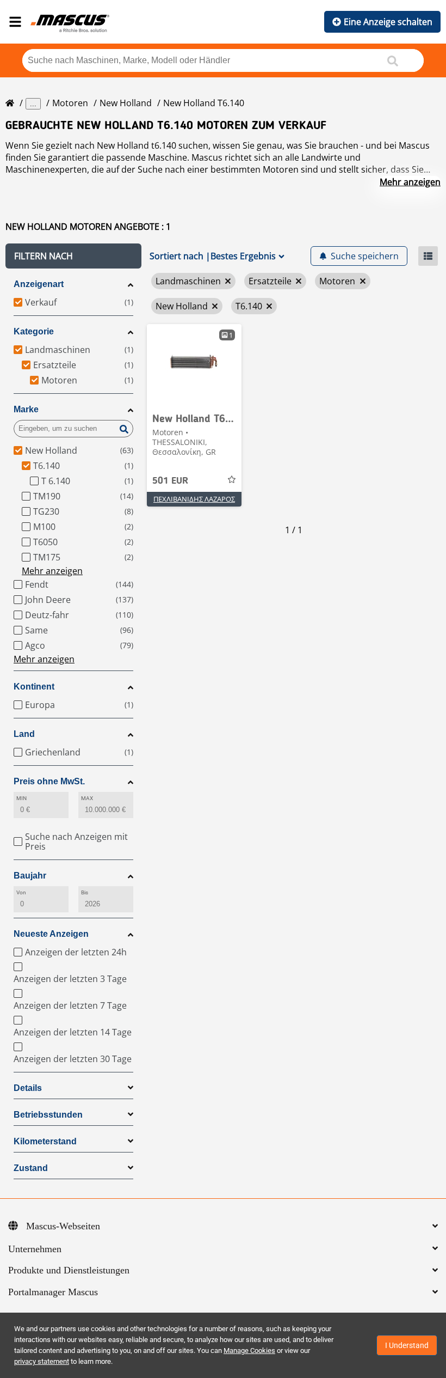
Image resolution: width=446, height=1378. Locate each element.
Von (21, 892)
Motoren (70, 103)
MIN (21, 798)
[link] (194, 365)
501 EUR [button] (170, 481)
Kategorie (34, 331)
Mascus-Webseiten (63, 1226)
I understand (407, 1345)
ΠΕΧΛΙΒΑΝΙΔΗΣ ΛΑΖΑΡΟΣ (194, 499)
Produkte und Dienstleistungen (68, 1270)
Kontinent (34, 686)
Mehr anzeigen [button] (52, 571)
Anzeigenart (39, 284)
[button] (73, 256)
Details (28, 1088)
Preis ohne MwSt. (49, 781)
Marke (26, 409)
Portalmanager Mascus (53, 1291)
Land (24, 734)
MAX (87, 798)
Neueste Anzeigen (51, 933)
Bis (84, 892)
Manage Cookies (249, 1350)
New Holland (126, 103)
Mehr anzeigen (410, 182)
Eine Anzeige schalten (388, 22)
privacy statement (41, 1361)
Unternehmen (34, 1248)
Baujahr (30, 875)
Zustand (31, 1168)
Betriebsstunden (48, 1114)
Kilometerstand (45, 1141)
